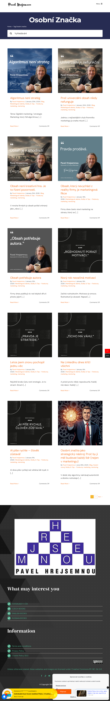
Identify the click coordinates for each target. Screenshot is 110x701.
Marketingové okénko (17, 104)
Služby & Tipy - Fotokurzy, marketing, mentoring (81, 467)
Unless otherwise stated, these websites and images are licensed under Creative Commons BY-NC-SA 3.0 (54, 669)
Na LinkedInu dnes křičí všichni (75, 364)
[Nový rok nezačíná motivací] (80, 250)
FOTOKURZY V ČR (20, 604)
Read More (14, 126)
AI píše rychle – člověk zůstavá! (24, 452)
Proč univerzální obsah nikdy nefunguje (79, 99)
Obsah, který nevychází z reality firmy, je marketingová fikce (79, 189)
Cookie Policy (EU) (20, 655)
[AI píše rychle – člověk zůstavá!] (30, 423)
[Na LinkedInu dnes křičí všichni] (80, 335)
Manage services (61, 685)
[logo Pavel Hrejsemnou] (55, 520)
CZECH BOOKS (18, 608)
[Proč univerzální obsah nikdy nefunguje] (80, 70)
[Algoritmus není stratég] (30, 70)
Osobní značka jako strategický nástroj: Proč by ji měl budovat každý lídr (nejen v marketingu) (80, 456)
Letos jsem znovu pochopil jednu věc (27, 364)
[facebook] (41, 676)
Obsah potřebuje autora (25, 278)
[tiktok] (45, 676)
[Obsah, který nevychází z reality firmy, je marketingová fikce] (80, 158)
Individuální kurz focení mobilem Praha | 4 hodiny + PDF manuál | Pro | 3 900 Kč (34, 694)
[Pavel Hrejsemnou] (19, 3)
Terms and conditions (21, 646)
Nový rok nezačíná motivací (78, 278)
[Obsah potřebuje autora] (30, 250)
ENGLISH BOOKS (19, 613)
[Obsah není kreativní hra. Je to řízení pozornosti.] (30, 158)
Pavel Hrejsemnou (18, 101)
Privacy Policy (18, 651)
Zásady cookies (75, 697)
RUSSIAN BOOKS (19, 618)
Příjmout (63, 691)
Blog (42, 101)
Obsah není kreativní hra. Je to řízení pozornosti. (28, 188)
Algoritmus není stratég (25, 98)
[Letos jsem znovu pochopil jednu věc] (30, 335)
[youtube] (49, 676)
